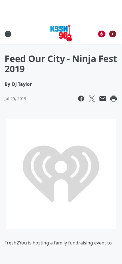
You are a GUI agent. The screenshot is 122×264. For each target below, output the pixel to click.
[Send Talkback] (101, 34)
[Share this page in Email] (103, 99)
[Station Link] (61, 34)
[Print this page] (113, 99)
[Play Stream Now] (112, 34)
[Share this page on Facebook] (81, 99)
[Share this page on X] (92, 99)
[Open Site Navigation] (8, 34)
